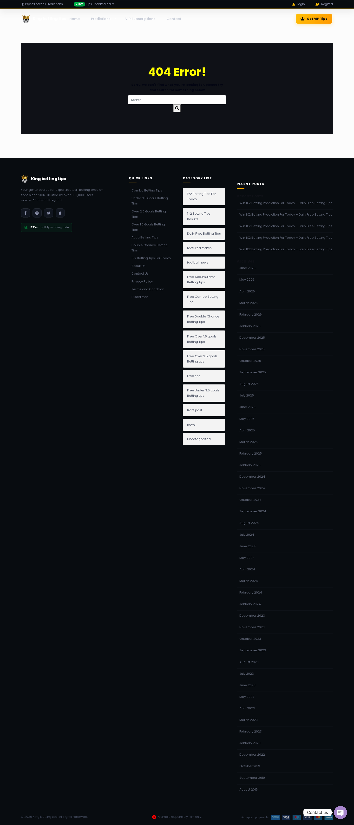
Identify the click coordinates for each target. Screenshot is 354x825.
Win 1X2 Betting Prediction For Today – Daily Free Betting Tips (285, 203)
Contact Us (140, 273)
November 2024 (252, 488)
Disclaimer (139, 297)
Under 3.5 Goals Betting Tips (149, 201)
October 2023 (250, 638)
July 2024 (246, 534)
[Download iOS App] (60, 213)
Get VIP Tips (317, 18)
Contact (174, 18)
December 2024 (252, 476)
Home (74, 18)
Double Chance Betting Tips (149, 248)
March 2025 (248, 442)
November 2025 (252, 349)
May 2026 (246, 279)
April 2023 (247, 708)
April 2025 (247, 430)
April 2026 (247, 291)
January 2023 (250, 743)
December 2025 (252, 337)
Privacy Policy (142, 281)
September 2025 (252, 372)
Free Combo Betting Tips (202, 299)
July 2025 (246, 395)
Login (301, 4)
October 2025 (250, 360)
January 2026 (250, 326)
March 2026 (248, 303)
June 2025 (247, 407)
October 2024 (250, 499)
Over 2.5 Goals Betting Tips (148, 214)
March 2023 (248, 720)
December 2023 (252, 615)
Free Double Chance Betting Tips (203, 319)
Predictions (101, 18)
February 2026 (250, 314)
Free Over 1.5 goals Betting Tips (201, 339)
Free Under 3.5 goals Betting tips (203, 393)
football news (197, 262)
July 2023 (246, 673)
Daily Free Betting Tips (204, 233)
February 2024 (250, 592)
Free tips (193, 376)
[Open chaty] (340, 812)
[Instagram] (37, 213)
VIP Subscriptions (140, 18)
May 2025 (246, 418)
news (191, 424)
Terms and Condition (147, 289)
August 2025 (249, 384)
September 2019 (252, 777)
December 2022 (252, 754)
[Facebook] (25, 213)
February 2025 (250, 453)
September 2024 (252, 511)
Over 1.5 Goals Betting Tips (148, 227)
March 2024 (248, 581)
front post (194, 410)
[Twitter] (48, 213)
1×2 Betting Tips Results (198, 216)
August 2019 (248, 789)
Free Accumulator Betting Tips (201, 279)
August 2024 (249, 523)
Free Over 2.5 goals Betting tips (202, 359)
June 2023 (247, 685)
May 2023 (246, 696)
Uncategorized (199, 439)
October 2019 (249, 766)
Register (327, 4)
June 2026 (247, 268)
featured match (199, 248)
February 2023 (250, 731)
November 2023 (252, 627)
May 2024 (247, 557)
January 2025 (250, 465)
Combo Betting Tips (146, 190)
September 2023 (252, 650)
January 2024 (250, 604)
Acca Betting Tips (144, 237)
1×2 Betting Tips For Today (151, 258)
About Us (138, 266)
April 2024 (247, 569)
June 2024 (247, 546)
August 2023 (249, 662)
